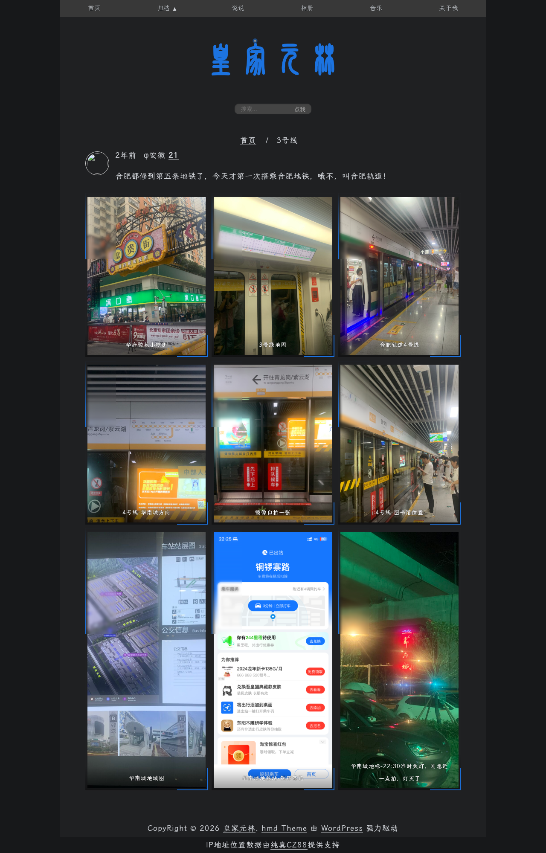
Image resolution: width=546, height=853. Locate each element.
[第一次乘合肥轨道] (97, 171)
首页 (248, 140)
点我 (299, 109)
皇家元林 (273, 59)
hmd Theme (284, 828)
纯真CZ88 (289, 845)
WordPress (342, 828)
